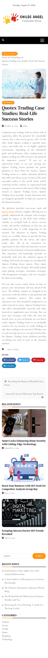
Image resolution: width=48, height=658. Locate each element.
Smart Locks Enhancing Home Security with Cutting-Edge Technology (24, 442)
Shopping (6, 635)
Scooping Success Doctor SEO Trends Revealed (23, 532)
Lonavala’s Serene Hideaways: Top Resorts (25, 393)
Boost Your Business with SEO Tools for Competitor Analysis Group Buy (24, 487)
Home (5, 632)
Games (5, 625)
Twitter (24, 359)
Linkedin (10, 365)
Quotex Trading (12, 349)
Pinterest (39, 359)
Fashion (5, 621)
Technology (8, 103)
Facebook (9, 359)
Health (5, 628)
